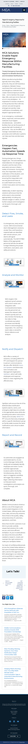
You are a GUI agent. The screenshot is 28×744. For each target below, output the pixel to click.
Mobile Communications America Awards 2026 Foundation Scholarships (12, 630)
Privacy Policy (22, 742)
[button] (3, 597)
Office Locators (14, 712)
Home (3, 25)
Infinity (17, 1)
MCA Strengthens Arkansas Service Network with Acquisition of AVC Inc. (13, 610)
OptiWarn (7, 374)
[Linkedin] (14, 721)
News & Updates (14, 711)
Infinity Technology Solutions (14, 729)
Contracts (14, 714)
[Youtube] (18, 721)
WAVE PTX (20, 417)
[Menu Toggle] (24, 10)
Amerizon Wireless (14, 728)
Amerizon (22, 1)
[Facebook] (10, 721)
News (7, 25)
